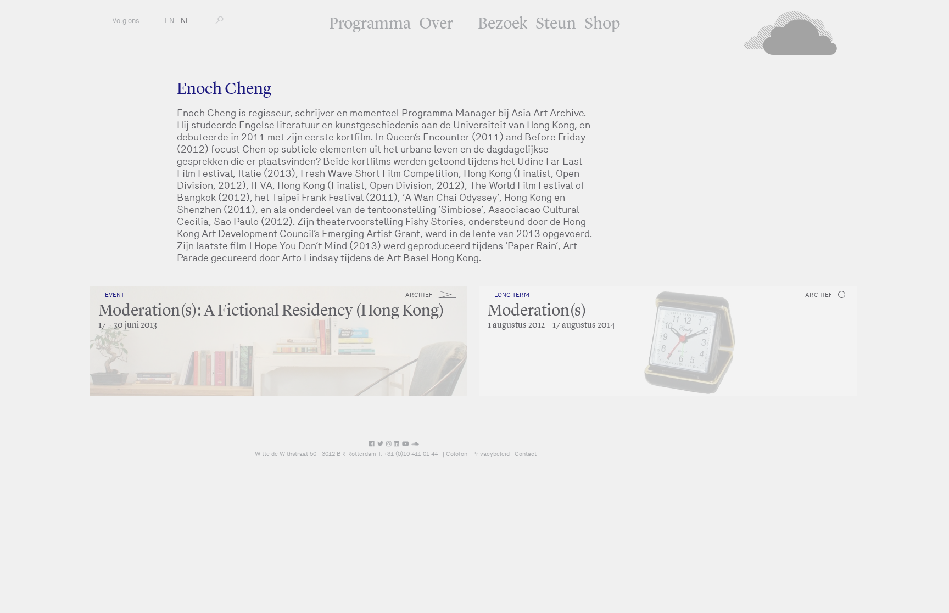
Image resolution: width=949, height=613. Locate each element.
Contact (526, 454)
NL (185, 20)
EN (169, 20)
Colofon (456, 454)
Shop (602, 24)
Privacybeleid (491, 454)
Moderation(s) (537, 311)
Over (436, 24)
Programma (370, 24)
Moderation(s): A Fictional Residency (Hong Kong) (271, 311)
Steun (555, 24)
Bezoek (502, 24)
